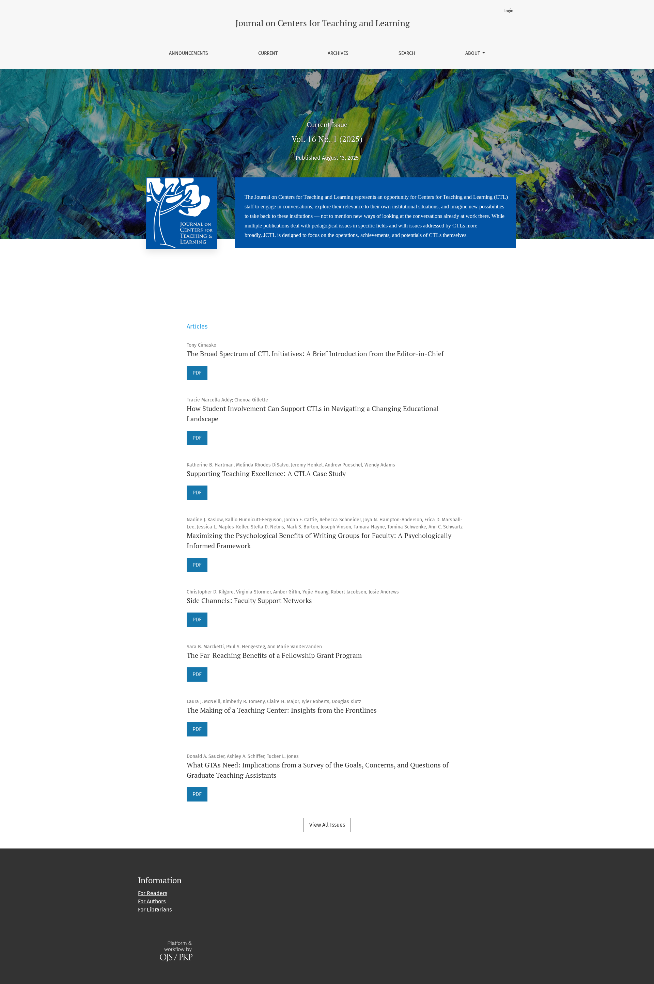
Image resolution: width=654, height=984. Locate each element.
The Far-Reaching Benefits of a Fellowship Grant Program (274, 655)
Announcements (188, 53)
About (473, 53)
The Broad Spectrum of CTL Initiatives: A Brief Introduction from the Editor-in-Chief (315, 353)
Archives (338, 53)
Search (407, 53)
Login (508, 11)
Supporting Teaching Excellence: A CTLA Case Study (266, 473)
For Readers (152, 893)
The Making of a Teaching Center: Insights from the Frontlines (282, 710)
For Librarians (155, 909)
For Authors (152, 901)
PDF (197, 372)
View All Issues (327, 825)
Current (268, 53)
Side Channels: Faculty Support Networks (249, 600)
